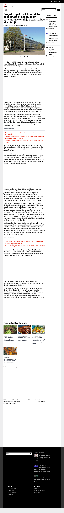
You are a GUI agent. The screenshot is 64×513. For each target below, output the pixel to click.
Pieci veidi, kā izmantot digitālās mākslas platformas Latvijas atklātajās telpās (53, 37)
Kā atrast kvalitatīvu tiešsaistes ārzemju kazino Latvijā (53, 51)
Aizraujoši (10, 367)
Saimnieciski (11, 490)
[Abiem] (6, 10)
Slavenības (11, 498)
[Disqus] (24, 426)
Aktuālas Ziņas (12, 492)
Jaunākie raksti (12, 488)
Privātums (37, 492)
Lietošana (37, 488)
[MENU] (58, 10)
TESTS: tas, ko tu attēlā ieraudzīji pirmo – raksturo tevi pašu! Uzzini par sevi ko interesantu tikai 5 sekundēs (13, 401)
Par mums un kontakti (40, 490)
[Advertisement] (24, 89)
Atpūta (9, 496)
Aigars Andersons (21, 25)
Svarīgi (15, 367)
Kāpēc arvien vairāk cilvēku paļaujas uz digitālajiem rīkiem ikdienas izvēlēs (53, 23)
